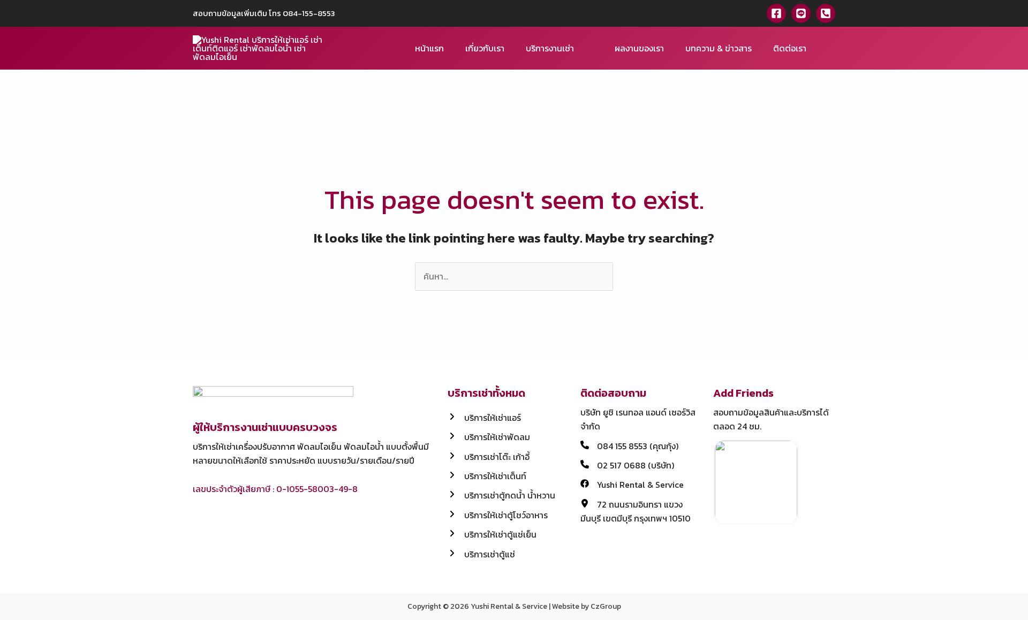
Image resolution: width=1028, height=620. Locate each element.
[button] (831, 48)
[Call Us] (825, 13)
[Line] (801, 13)
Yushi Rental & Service (509, 606)
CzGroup (606, 606)
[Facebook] (776, 13)
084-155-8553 (309, 13)
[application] (579, 48)
